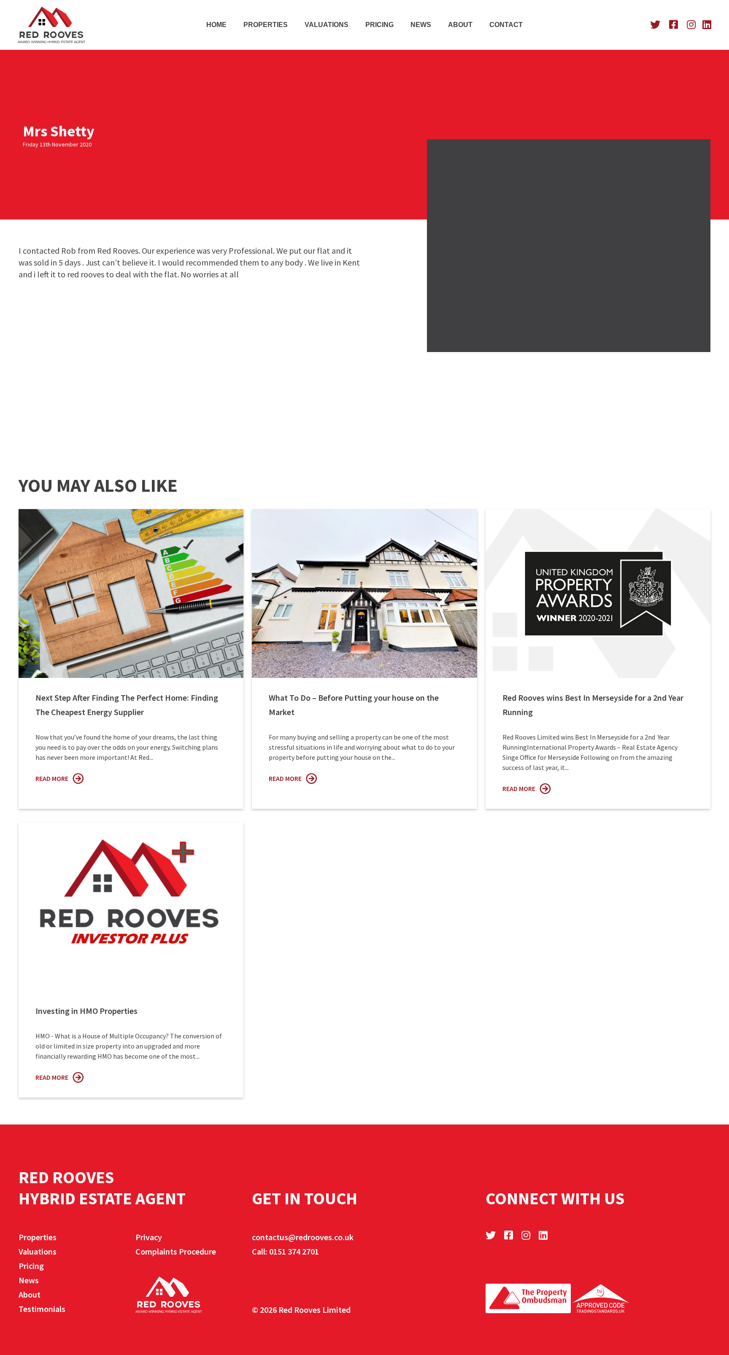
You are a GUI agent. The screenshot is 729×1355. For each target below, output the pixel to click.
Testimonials (42, 1309)
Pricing (379, 24)
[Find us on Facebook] (672, 25)
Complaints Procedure (175, 1251)
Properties (265, 24)
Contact (506, 24)
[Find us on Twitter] (654, 25)
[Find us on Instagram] (690, 25)
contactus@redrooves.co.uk (303, 1237)
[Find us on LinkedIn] (706, 25)
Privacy (148, 1237)
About (460, 24)
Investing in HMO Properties (86, 1010)
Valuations (326, 24)
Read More (51, 778)
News (420, 24)
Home (216, 24)
